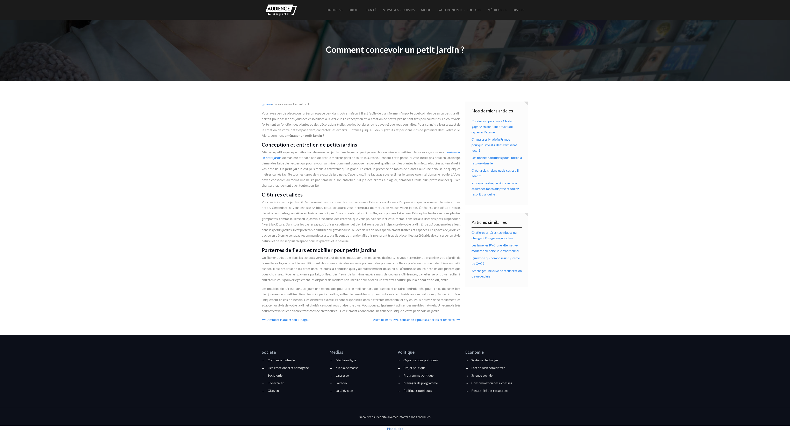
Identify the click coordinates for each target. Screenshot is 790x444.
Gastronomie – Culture (459, 10)
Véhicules (497, 10)
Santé (371, 10)
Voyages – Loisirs (399, 10)
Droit (354, 10)
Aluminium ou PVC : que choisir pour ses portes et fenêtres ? (415, 319)
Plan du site (395, 428)
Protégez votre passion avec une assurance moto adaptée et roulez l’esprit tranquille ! (495, 188)
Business (335, 10)
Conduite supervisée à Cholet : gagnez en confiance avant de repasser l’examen (493, 126)
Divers (519, 10)
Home (269, 104)
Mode (426, 10)
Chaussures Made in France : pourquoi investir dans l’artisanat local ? (494, 144)
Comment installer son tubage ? (287, 319)
